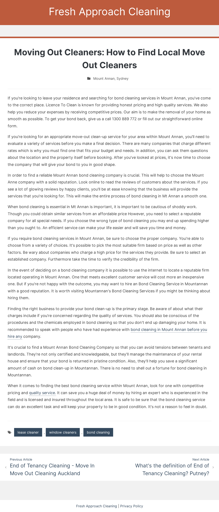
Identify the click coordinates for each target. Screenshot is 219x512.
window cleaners (62, 432)
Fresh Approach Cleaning (109, 11)
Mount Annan (104, 78)
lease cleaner (28, 432)
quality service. (42, 392)
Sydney (123, 78)
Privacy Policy (131, 506)
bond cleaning (98, 432)
